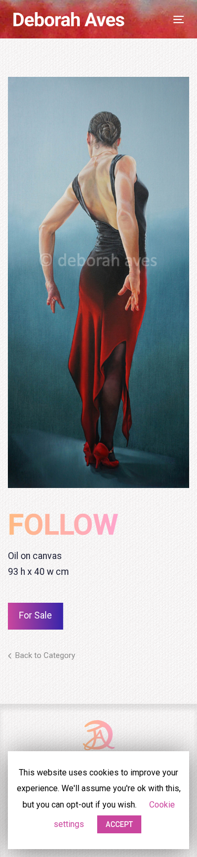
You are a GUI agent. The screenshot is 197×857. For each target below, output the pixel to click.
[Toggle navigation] (149, 19)
